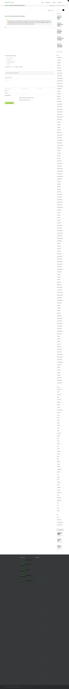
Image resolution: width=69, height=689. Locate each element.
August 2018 (59, 302)
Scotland (58, 482)
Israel (58, 440)
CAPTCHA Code (7, 95)
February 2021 (59, 225)
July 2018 (58, 305)
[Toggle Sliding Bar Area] (68, 1)
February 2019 (59, 287)
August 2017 (59, 333)
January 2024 (59, 137)
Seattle (17, 66)
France (58, 420)
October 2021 (59, 204)
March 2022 (59, 191)
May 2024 (58, 127)
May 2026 (58, 65)
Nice (58, 474)
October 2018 (59, 297)
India (58, 438)
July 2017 (58, 336)
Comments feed (60, 522)
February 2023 (59, 163)
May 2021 (58, 217)
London (58, 453)
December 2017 (59, 323)
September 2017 (60, 331)
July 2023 (58, 150)
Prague (37, 647)
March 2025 (59, 101)
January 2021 (59, 227)
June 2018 (58, 307)
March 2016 (59, 377)
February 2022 (59, 194)
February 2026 (59, 73)
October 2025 (59, 83)
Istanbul (58, 443)
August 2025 (59, 88)
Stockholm (59, 497)
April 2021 (58, 220)
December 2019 (59, 261)
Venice (37, 678)
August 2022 (59, 178)
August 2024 (59, 119)
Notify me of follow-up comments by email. (26, 97)
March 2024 (59, 132)
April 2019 (58, 282)
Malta (58, 456)
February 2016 (59, 380)
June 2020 (59, 245)
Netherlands (59, 469)
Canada (58, 407)
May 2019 (58, 279)
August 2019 (59, 271)
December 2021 (59, 199)
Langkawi (58, 451)
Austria (58, 391)
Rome (58, 479)
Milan (58, 458)
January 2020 (59, 258)
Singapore (59, 487)
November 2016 (59, 356)
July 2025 (58, 91)
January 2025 (59, 106)
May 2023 (59, 155)
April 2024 (59, 129)
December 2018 (59, 292)
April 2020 (59, 251)
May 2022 (58, 186)
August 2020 (59, 240)
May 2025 (58, 96)
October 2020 (59, 235)
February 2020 (59, 256)
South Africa (59, 492)
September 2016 (60, 362)
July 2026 (58, 60)
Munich (58, 464)
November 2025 (60, 80)
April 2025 (59, 98)
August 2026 (59, 57)
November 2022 (60, 171)
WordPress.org (59, 524)
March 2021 (59, 222)
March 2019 (59, 284)
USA (57, 505)
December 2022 (60, 168)
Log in (58, 517)
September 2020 (60, 238)
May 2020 (59, 248)
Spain (58, 495)
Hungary (58, 435)
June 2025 (59, 93)
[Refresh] (6, 93)
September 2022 (60, 176)
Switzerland (59, 500)
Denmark (58, 412)
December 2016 (59, 354)
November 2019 (59, 264)
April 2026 (59, 67)
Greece (37, 598)
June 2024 (59, 124)
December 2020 (60, 230)
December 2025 (60, 78)
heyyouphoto (8, 66)
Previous (49, 10)
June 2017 (58, 338)
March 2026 (59, 70)
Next (53, 10)
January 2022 (59, 196)
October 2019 (59, 266)
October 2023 (59, 142)
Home (58, 430)
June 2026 (59, 62)
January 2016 (59, 382)
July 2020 (58, 243)
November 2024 (60, 111)
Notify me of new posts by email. (24, 99)
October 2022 (59, 173)
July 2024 (58, 122)
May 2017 (58, 341)
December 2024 (60, 109)
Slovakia (58, 489)
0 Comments (20, 66)
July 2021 (58, 212)
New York (58, 471)
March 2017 (59, 346)
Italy (37, 616)
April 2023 (59, 158)
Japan (58, 448)
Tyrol (58, 502)
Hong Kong (59, 433)
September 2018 (60, 300)
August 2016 (59, 364)
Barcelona (59, 394)
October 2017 (59, 328)
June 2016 (58, 369)
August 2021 (59, 209)
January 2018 (59, 320)
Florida (58, 417)
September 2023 (60, 145)
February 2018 (59, 318)
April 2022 (59, 189)
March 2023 (59, 160)
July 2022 (58, 181)
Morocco (58, 461)
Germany (58, 425)
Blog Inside (59, 399)
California (58, 404)
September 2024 (60, 116)
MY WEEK (58, 466)
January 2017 (59, 351)
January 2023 (59, 165)
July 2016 (58, 367)
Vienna (58, 510)
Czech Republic (59, 409)
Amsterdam (59, 389)
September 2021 (60, 207)
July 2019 (58, 274)
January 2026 (59, 75)
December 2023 (60, 140)
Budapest (58, 402)
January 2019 (59, 289)
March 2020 (59, 253)
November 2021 (59, 202)
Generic (58, 422)
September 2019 (60, 269)
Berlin (37, 567)
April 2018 (58, 313)
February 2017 (59, 349)
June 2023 (59, 153)
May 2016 (58, 372)
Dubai (58, 415)
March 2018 (59, 315)
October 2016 (59, 359)
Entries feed (59, 519)
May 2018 (58, 310)
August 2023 (59, 147)
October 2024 (59, 114)
